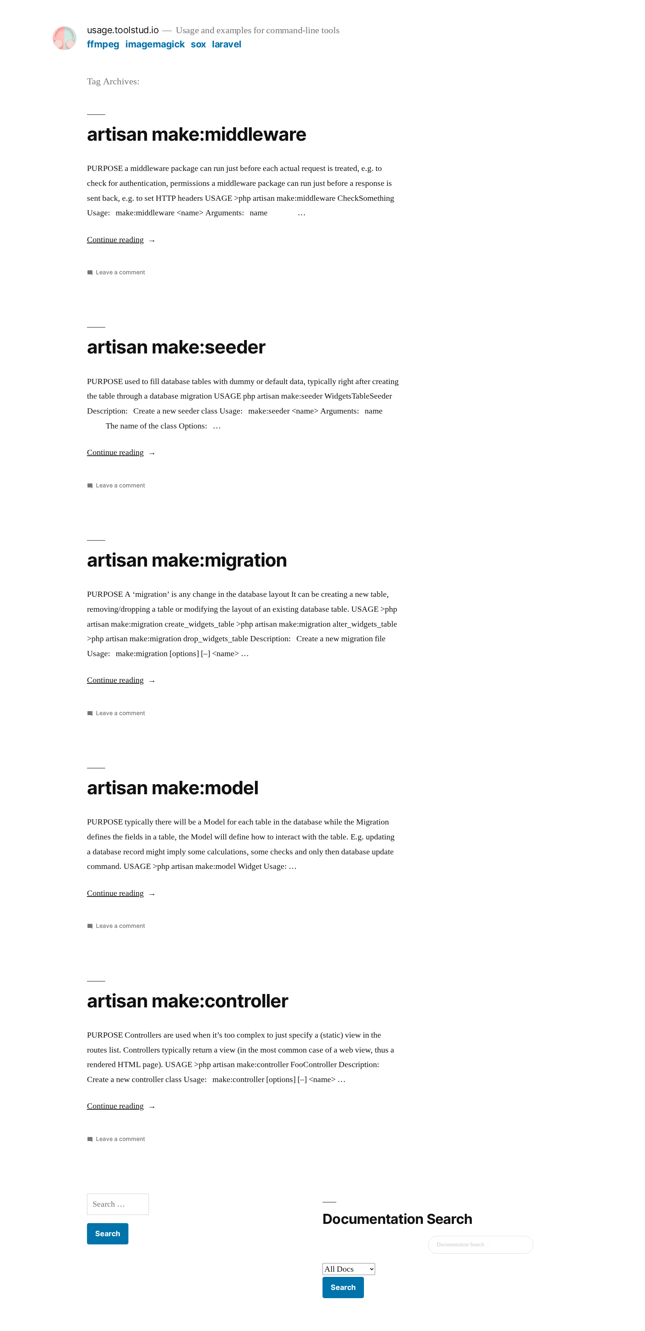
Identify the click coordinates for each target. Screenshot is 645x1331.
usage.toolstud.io (123, 29)
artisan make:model (172, 787)
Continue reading (121, 239)
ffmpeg (103, 44)
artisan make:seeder (176, 347)
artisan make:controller (187, 1000)
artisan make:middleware (196, 134)
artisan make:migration (187, 560)
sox (198, 44)
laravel (227, 44)
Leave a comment (120, 272)
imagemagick (155, 44)
